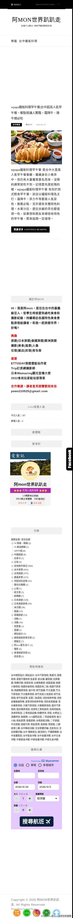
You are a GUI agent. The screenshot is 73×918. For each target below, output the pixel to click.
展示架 (32, 690)
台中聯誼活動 (27, 728)
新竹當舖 (40, 690)
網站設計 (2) (20, 633)
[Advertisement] (36, 79)
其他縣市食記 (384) (23, 566)
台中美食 (16, 125)
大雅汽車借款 (29, 705)
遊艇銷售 (30, 720)
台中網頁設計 (17, 675)
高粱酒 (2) (19, 656)
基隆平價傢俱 (23, 679)
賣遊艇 (51, 724)
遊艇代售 (25, 724)
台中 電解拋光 (30, 732)
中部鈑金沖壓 (23, 739)
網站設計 (29, 675)
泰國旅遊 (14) (20, 615)
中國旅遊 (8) (20, 554)
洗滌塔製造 (16, 713)
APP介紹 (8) (19, 551)
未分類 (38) (19, 607)
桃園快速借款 (27, 686)
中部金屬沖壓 (37, 739)
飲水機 (41, 679)
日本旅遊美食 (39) (23, 603)
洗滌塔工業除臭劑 (39, 709)
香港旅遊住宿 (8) (22, 652)
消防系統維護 (50, 701)
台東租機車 (39, 683)
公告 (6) (18, 562)
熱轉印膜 (18, 683)
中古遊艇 (15, 724)
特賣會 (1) (19, 626)
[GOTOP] (56, 913)
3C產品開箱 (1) (21, 547)
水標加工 (57, 713)
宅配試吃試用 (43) (23, 581)
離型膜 (48, 679)
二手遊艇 (54, 720)
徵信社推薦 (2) (21, 584)
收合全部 (25, 539)
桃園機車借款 (21, 690)
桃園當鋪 (50, 683)
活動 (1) (18, 618)
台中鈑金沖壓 (29, 735)
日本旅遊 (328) (21, 600)
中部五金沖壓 (51, 739)
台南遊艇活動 (42, 720)
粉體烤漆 (41, 713)
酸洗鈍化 (42, 732)
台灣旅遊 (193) (21, 573)
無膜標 (24, 717)
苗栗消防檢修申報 (34, 701)
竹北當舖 (50, 690)
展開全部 (15, 539)
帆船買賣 (20, 720)
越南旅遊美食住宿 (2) (24, 637)
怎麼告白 (53, 728)
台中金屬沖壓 (44, 735)
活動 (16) (18, 622)
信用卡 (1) (19, 558)
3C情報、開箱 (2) (22, 543)
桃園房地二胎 (41, 686)
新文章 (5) (19, 592)
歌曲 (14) (18, 611)
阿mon (29, 125)
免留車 (33, 679)
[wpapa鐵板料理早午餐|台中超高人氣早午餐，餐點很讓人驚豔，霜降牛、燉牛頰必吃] (36, 147)
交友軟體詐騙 (41, 728)
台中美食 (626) (21, 569)
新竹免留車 (22, 698)
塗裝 (49, 713)
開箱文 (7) (19, 641)
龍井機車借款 (23, 709)
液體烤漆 (15, 717)
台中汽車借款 (41, 675)
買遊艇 (44, 724)
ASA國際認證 (35, 717)
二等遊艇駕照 (49, 717)
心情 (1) (18, 588)
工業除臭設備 (29, 713)
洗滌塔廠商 (54, 709)
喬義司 (52, 675)
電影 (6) (18, 649)
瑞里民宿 (28, 683)
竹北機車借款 (27, 694)
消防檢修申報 (49, 698)
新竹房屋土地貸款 (44, 694)
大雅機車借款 (44, 705)
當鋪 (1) (18, 630)
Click (69, 459)
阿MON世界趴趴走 (36, 20)
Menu (17, 4)
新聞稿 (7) (19, 596)
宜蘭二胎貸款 (35, 698)
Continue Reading (35, 229)
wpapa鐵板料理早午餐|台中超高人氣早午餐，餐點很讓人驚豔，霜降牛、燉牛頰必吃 (36, 112)
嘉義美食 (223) (21, 577)
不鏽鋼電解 (53, 732)
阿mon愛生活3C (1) (23, 645)
